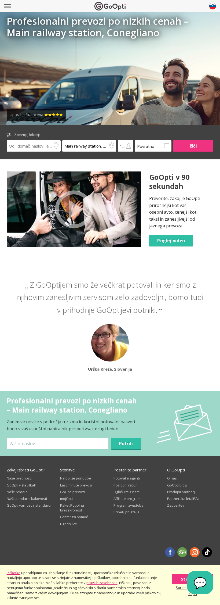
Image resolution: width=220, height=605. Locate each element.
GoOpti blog (176, 485)
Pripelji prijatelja (126, 512)
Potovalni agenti (126, 478)
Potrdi (126, 443)
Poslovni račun (125, 485)
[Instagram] (195, 552)
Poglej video (171, 240)
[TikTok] (207, 552)
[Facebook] (170, 552)
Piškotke (13, 572)
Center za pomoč (74, 516)
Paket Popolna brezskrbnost (72, 508)
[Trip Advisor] (182, 552)
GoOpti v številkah (21, 485)
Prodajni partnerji (181, 491)
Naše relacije (17, 491)
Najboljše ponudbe (75, 478)
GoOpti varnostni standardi (29, 505)
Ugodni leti (68, 523)
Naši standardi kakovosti (27, 498)
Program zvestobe (128, 505)
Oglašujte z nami (126, 491)
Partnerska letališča (183, 498)
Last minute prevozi (76, 485)
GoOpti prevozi (72, 491)
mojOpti (66, 498)
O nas (172, 478)
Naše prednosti (19, 478)
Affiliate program (127, 498)
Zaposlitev (175, 505)
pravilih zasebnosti (102, 582)
